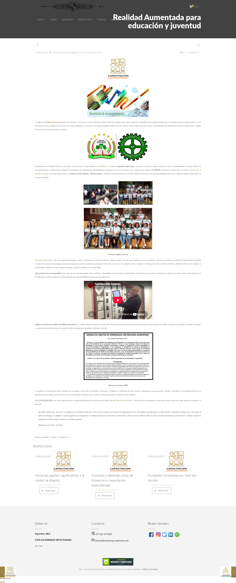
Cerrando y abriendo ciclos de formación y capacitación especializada (112, 480)
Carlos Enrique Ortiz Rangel (64, 52)
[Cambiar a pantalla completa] (4, 578)
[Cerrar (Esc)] (9, 578)
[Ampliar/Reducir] (1, 578)
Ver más (38, 546)
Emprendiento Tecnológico (124, 400)
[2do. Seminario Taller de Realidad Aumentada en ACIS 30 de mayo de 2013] (8, 572)
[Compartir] (6, 578)
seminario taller (42, 260)
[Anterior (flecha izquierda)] (1, 581)
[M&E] (73, 6)
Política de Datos (149, 569)
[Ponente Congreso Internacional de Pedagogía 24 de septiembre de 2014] (228, 572)
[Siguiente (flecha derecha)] (4, 581)
